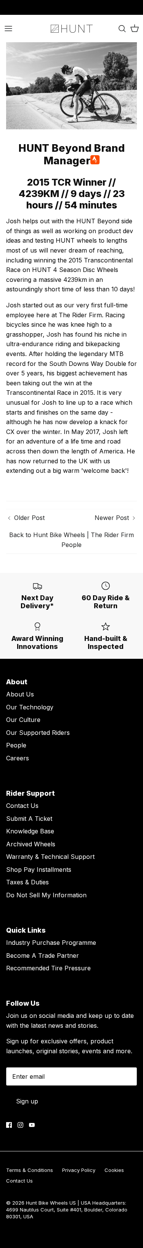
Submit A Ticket (29, 818)
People (16, 745)
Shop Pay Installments (38, 869)
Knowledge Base (30, 831)
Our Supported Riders (38, 732)
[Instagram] (20, 1125)
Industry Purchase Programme (51, 942)
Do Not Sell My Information (46, 895)
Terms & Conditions (29, 1170)
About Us (20, 694)
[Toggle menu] (8, 28)
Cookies (114, 1170)
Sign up (27, 1101)
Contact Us (22, 805)
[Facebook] (9, 1125)
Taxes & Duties (27, 882)
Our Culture (23, 719)
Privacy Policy (78, 1170)
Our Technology (29, 707)
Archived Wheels (30, 844)
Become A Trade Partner (42, 955)
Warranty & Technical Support (50, 856)
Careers (17, 758)
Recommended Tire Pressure (48, 968)
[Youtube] (32, 1125)
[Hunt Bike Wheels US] (72, 28)
